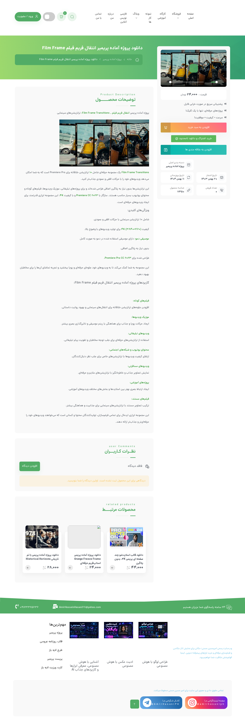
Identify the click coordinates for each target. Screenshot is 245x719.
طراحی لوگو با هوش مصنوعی (155, 664)
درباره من (111, 16)
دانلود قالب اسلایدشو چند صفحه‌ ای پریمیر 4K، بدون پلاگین (128, 557)
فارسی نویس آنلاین (123, 18)
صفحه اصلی (190, 16)
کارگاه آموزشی (162, 16)
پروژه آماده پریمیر (112, 60)
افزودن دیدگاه (29, 466)
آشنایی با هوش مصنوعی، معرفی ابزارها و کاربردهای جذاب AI (84, 666)
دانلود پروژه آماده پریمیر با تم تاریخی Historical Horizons (42, 557)
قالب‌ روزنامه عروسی (51, 642)
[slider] (186, 82)
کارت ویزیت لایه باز (51, 668)
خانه (129, 60)
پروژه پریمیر (55, 633)
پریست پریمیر (54, 659)
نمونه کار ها (148, 18)
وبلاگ (136, 14)
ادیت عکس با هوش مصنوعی (120, 664)
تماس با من (98, 16)
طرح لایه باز (55, 650)
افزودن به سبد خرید (198, 127)
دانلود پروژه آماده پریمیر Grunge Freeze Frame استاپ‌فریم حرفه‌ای (87, 557)
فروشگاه (176, 14)
